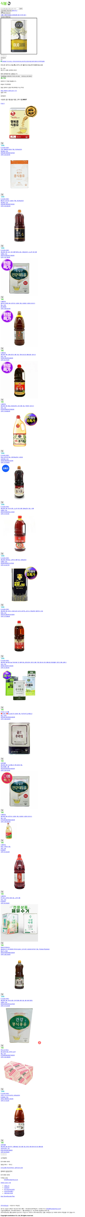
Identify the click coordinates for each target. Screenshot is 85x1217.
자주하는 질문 (13, 1168)
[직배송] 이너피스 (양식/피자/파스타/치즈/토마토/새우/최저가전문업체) (23, 61)
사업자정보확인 (8, 1191)
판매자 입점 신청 (6, 1182)
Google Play (11, 1196)
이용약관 (6, 1187)
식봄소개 (6, 1186)
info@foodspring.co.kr (11, 1180)
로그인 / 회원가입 (5, 16)
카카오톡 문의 (5, 1168)
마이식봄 (3, 10)
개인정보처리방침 (9, 1189)
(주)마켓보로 (4, 1205)
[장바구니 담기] (2, 143)
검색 (21, 8)
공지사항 (20, 1168)
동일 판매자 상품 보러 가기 (9, 90)
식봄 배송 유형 (8, 1193)
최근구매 (9, 10)
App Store (4, 1196)
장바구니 (14, 10)
